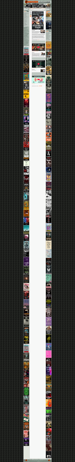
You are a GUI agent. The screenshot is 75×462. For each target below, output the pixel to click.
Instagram (36, 51)
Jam (24, 35)
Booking (30, 461)
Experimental (25, 33)
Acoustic (26, 38)
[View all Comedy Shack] (30, 14)
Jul (41, 9)
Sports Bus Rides (50, 31)
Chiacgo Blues (25, 29)
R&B (25, 44)
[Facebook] (46, 11)
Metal (25, 36)
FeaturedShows (28, 11)
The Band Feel (25, 14)
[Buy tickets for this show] (30, 15)
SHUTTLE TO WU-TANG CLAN (48, 35)
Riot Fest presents (25, 27)
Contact (47, 1)
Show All (30, 9)
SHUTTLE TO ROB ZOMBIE (48, 39)
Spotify (32, 51)
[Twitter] (47, 11)
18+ (24, 34)
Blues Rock (25, 40)
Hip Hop (27, 42)
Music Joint (32, 9)
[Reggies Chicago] (31, 3)
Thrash (25, 28)
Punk (24, 44)
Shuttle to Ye (47, 34)
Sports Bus (25, 30)
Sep (34, 9)
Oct (35, 9)
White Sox (25, 32)
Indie (28, 33)
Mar (38, 9)
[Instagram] (48, 11)
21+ (25, 34)
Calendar (44, 9)
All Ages (25, 37)
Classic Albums (25, 39)
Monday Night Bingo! (25, 41)
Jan (37, 9)
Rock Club (43, 9)
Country (27, 34)
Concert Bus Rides (47, 31)
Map (34, 461)
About (40, 1)
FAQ (49, 1)
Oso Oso (24, 22)
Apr (39, 9)
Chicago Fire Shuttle (26, 42)
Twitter (37, 51)
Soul (24, 44)
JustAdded (25, 11)
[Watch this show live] (30, 16)
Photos (43, 1)
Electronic (26, 35)
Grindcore (27, 36)
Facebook (34, 51)
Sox (24, 38)
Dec (36, 9)
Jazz (27, 30)
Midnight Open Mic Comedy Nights (27, 31)
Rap (27, 41)
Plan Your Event (32, 461)
